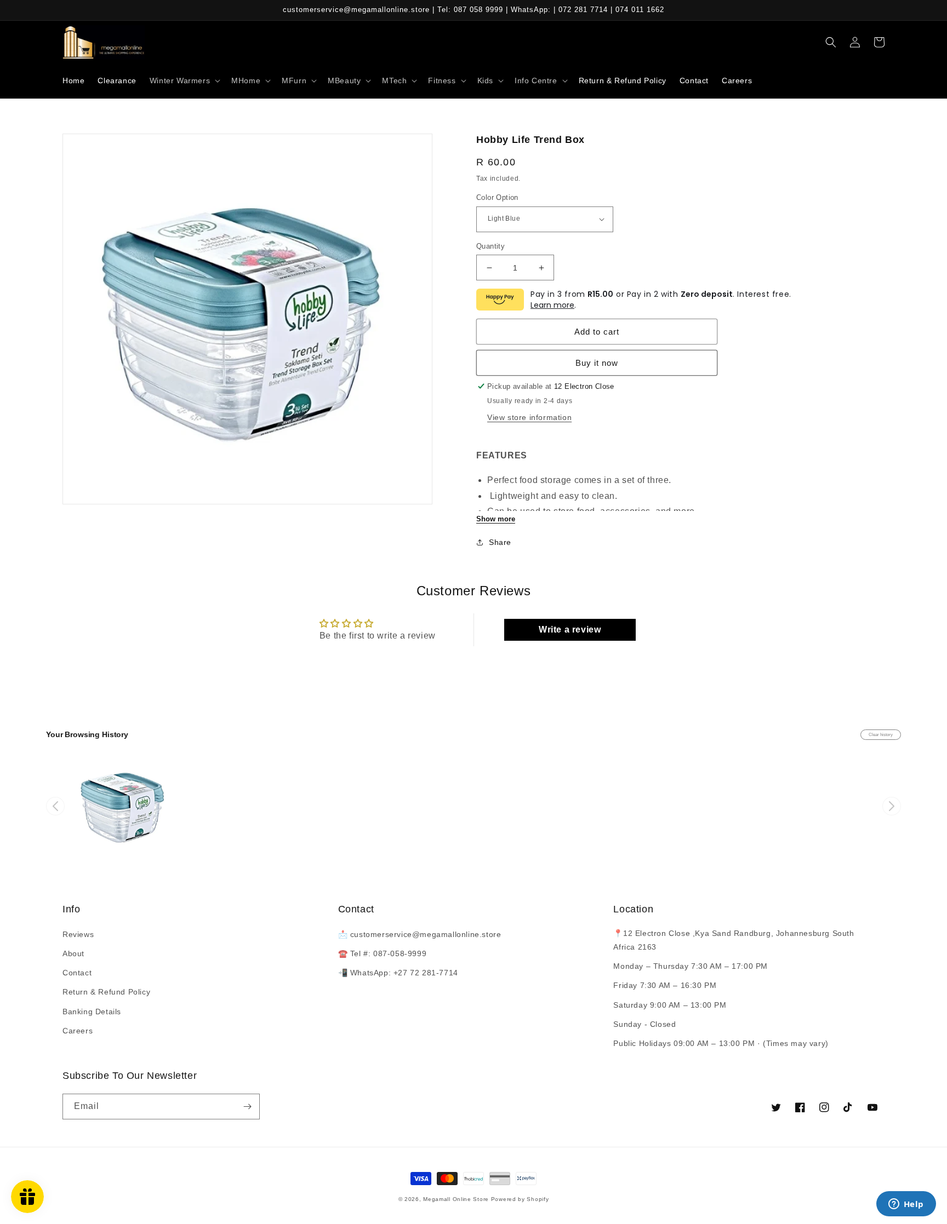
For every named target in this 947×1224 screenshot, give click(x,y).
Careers (77, 1030)
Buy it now (596, 362)
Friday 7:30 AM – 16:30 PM (664, 985)
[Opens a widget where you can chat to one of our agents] (906, 1205)
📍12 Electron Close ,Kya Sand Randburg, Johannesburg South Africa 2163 (733, 940)
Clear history (881, 734)
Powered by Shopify (520, 1199)
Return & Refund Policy (106, 991)
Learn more (552, 305)
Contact (77, 972)
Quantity (490, 246)
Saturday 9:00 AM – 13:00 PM (669, 1005)
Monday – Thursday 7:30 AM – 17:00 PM (690, 966)
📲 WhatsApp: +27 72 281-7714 (398, 972)
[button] (184, 80)
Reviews (78, 934)
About (73, 953)
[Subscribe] (247, 1106)
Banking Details (91, 1011)
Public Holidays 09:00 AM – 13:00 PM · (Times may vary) (720, 1043)
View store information (529, 417)
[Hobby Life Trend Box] (124, 806)
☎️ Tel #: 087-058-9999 (382, 953)
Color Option (497, 197)
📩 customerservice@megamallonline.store (419, 934)
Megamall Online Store (456, 1199)
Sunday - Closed (644, 1024)
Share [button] (500, 542)
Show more (495, 519)
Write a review (570, 629)
